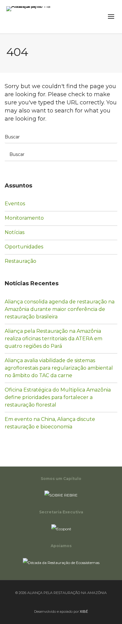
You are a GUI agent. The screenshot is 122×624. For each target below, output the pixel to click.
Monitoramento (28, 218)
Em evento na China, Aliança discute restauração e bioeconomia (50, 423)
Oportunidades (27, 246)
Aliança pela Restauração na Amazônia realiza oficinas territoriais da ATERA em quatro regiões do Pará (53, 338)
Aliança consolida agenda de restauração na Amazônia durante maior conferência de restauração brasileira (59, 309)
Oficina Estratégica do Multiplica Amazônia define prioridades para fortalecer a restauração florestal (58, 397)
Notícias (19, 232)
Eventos (19, 203)
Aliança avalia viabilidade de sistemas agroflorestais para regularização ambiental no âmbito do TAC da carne (59, 367)
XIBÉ (84, 611)
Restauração (25, 261)
